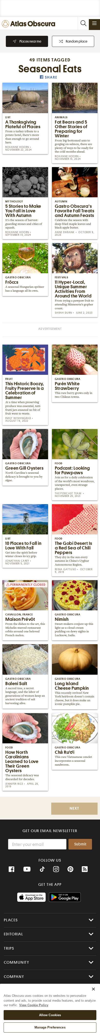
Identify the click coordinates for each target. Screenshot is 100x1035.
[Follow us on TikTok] (42, 870)
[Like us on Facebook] (11, 869)
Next (74, 808)
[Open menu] (94, 23)
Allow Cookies (50, 1015)
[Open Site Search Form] (83, 23)
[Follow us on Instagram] (56, 869)
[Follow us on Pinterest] (70, 869)
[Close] (93, 989)
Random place (76, 41)
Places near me (30, 41)
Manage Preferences (49, 1027)
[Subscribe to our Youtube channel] (27, 869)
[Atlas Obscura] (30, 24)
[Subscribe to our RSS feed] (85, 869)
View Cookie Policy (33, 1005)
